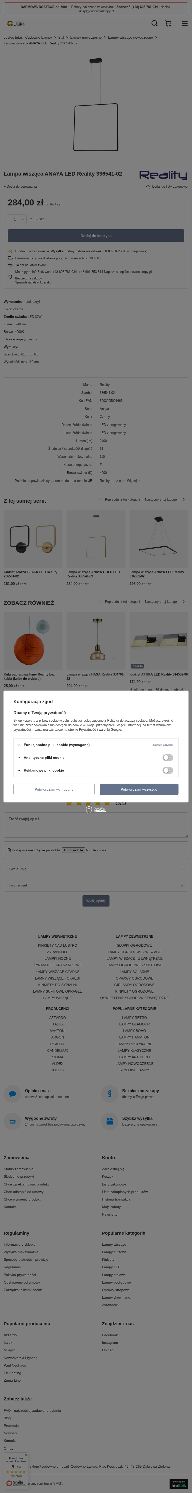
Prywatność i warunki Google (100, 729)
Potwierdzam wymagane (54, 789)
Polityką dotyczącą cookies (127, 720)
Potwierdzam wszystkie (139, 789)
